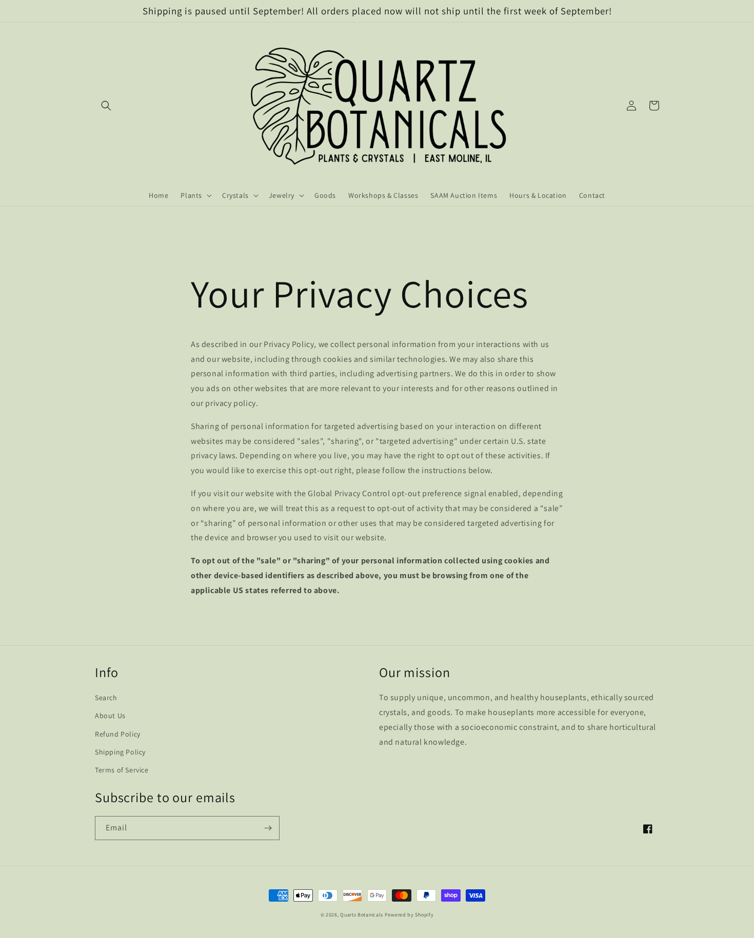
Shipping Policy (120, 752)
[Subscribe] (267, 828)
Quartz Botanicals (361, 914)
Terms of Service (122, 769)
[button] (106, 105)
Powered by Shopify (409, 914)
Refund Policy (118, 734)
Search (106, 697)
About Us (110, 715)
